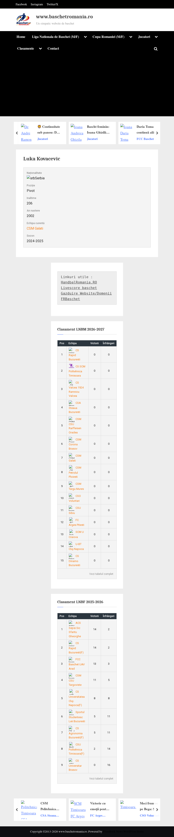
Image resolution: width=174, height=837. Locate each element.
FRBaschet (70, 299)
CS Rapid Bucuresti (74, 355)
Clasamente (25, 48)
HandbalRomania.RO (79, 282)
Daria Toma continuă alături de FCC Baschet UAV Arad (106, 129)
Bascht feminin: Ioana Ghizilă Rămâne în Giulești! (56, 129)
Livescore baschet (79, 288)
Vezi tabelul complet (101, 573)
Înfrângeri (108, 343)
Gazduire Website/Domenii (86, 293)
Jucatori (144, 36)
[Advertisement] (87, 86)
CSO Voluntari (108, 815)
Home (21, 36)
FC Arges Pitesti (55, 815)
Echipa (73, 343)
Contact (53, 48)
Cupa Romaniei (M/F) (108, 36)
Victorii (94, 343)
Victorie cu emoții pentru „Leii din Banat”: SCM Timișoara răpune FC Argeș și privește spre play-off (58, 806)
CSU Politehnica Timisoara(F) (76, 749)
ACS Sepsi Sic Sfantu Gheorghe (75, 629)
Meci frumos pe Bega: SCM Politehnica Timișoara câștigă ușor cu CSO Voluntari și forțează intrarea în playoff (108, 806)
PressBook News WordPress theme (123, 831)
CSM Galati (35, 228)
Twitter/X (52, 4)
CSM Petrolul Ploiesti (75, 472)
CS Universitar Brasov (75, 765)
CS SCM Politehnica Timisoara (77, 371)
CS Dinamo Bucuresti (74, 560)
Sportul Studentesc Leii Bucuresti (77, 716)
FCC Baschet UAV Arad (103, 138)
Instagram (37, 4)
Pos (62, 343)
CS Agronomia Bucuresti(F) (76, 733)
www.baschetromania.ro (64, 17)
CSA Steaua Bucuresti (75, 407)
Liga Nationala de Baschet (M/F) (55, 36)
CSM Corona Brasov (75, 444)
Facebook (21, 4)
